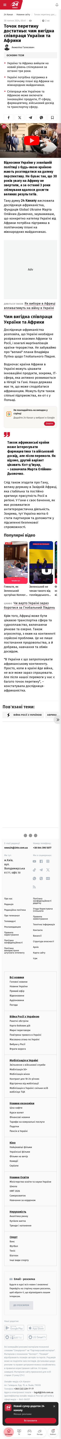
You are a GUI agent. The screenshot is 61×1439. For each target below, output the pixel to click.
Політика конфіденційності (13, 941)
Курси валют (17, 1112)
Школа (13, 1186)
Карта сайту (39, 953)
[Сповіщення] (57, 5)
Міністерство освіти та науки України (30, 1181)
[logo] (15, 4)
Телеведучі (10, 921)
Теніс (12, 1250)
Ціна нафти (16, 1107)
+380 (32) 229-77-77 (24, 1388)
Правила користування (11, 934)
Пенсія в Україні (19, 1131)
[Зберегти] (52, 117)
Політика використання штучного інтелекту (14, 950)
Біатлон (14, 1255)
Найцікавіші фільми (21, 1147)
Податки (14, 1126)
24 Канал (9, 15)
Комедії (14, 1161)
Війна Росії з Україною (24, 1016)
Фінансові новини (20, 1117)
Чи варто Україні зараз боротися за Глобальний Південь (29, 605)
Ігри (35, 958)
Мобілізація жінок (20, 1074)
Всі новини (17, 977)
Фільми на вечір (19, 1156)
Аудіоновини (17, 1000)
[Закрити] (54, 1406)
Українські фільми (20, 1151)
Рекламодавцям (12, 927)
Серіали (14, 1165)
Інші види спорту (19, 1260)
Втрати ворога (18, 1048)
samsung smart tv (37, 1337)
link (34, 861)
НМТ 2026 (15, 1191)
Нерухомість (18, 1211)
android (14, 1328)
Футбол (14, 1246)
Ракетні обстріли (19, 1020)
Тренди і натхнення (20, 1225)
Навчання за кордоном (22, 1200)
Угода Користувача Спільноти (43, 910)
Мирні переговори (20, 1030)
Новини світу (23, 15)
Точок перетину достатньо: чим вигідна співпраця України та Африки (45, 15)
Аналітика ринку (19, 1216)
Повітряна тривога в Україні (25, 1034)
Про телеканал (12, 916)
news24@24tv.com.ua (16, 847)
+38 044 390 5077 (42, 847)
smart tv (14, 1337)
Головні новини (18, 981)
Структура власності (43, 941)
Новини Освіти (19, 1177)
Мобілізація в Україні (24, 1060)
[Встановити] (30, 1413)
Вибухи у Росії (17, 1044)
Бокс (12, 1241)
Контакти (38, 930)
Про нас (8, 899)
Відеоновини (17, 995)
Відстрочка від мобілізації (24, 1083)
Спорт (13, 1237)
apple (37, 1328)
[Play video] (32, 140)
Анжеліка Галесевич (23, 47)
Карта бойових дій (20, 1025)
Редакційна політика (15, 910)
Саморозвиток (18, 1195)
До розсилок (21, 1305)
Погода (14, 1004)
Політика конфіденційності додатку (42, 901)
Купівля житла (18, 1220)
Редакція (8, 904)
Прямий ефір (17, 991)
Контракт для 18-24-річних (24, 1078)
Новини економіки (22, 1103)
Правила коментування (40, 918)
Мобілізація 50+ (18, 1069)
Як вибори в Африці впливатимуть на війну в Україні (29, 305)
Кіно (13, 1142)
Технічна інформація (44, 924)
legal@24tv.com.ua (43, 1392)
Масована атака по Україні (24, 1039)
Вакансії (37, 936)
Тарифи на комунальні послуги (27, 1121)
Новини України (19, 986)
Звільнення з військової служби (27, 1064)
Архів (35, 947)
